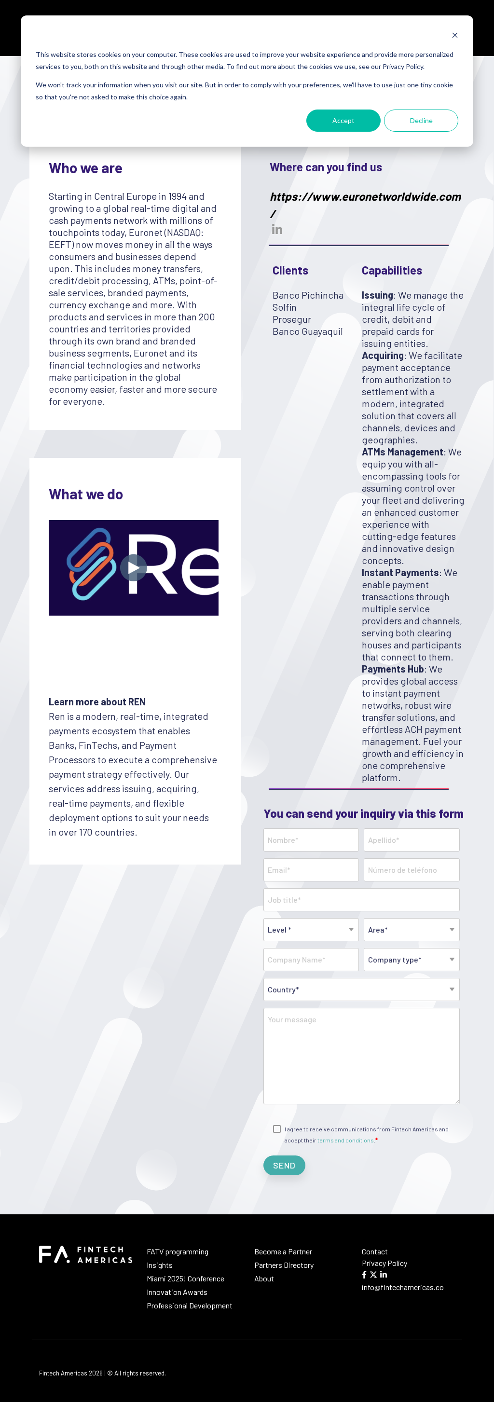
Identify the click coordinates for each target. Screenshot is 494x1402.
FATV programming (177, 1251)
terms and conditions (345, 1140)
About (264, 1278)
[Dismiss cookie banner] (455, 36)
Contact (375, 1251)
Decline (421, 120)
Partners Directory (284, 1264)
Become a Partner (283, 1251)
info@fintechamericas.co (403, 1287)
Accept (343, 120)
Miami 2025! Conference (185, 1278)
